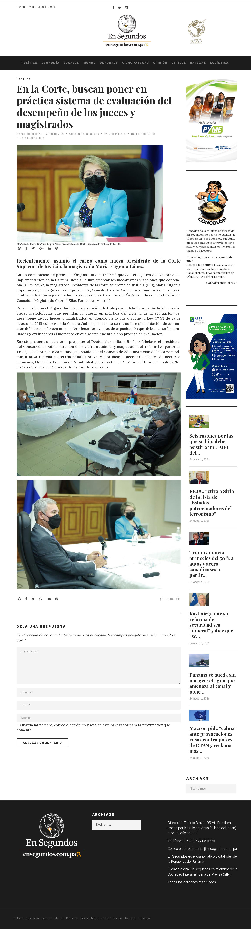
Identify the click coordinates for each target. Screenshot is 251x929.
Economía (51, 62)
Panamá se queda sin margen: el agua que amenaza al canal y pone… (212, 683)
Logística (219, 62)
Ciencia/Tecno (135, 62)
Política (29, 62)
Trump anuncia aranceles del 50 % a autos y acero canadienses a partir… (211, 563)
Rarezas (198, 62)
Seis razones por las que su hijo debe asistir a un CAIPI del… (211, 444)
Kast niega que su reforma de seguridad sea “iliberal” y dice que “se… (211, 624)
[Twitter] (120, 7)
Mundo (89, 62)
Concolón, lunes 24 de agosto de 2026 (209, 259)
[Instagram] (126, 7)
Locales (71, 62)
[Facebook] (113, 7)
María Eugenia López (32, 137)
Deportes (109, 62)
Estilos (178, 62)
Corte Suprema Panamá (84, 133)
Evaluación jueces (115, 133)
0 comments (173, 598)
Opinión (160, 62)
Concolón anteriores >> (221, 283)
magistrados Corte (143, 133)
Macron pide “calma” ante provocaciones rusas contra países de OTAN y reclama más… (212, 739)
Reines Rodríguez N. (29, 133)
